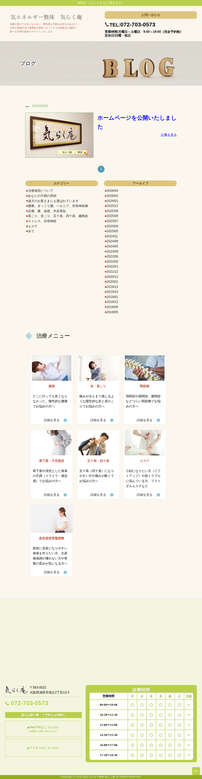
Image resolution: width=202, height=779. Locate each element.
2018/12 (112, 302)
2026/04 (112, 190)
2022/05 (112, 261)
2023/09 (112, 251)
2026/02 (112, 195)
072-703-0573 (132, 25)
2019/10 (112, 291)
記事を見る (169, 134)
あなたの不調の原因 (42, 195)
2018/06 (112, 307)
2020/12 (112, 276)
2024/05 (112, 246)
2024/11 (112, 236)
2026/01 (112, 201)
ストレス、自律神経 (42, 221)
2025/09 (112, 211)
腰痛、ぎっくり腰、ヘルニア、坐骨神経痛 (58, 206)
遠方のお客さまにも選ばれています (53, 201)
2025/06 (112, 226)
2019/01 (112, 297)
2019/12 (112, 286)
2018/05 (112, 312)
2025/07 (112, 221)
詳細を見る (52, 420)
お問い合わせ (150, 15)
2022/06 (112, 256)
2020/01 (112, 281)
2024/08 (112, 241)
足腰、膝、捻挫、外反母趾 (47, 211)
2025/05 (112, 231)
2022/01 (112, 266)
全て (31, 231)
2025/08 (112, 216)
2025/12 (112, 206)
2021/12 (112, 271)
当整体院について (40, 190)
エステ (32, 226)
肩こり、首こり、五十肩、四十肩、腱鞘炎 (58, 216)
